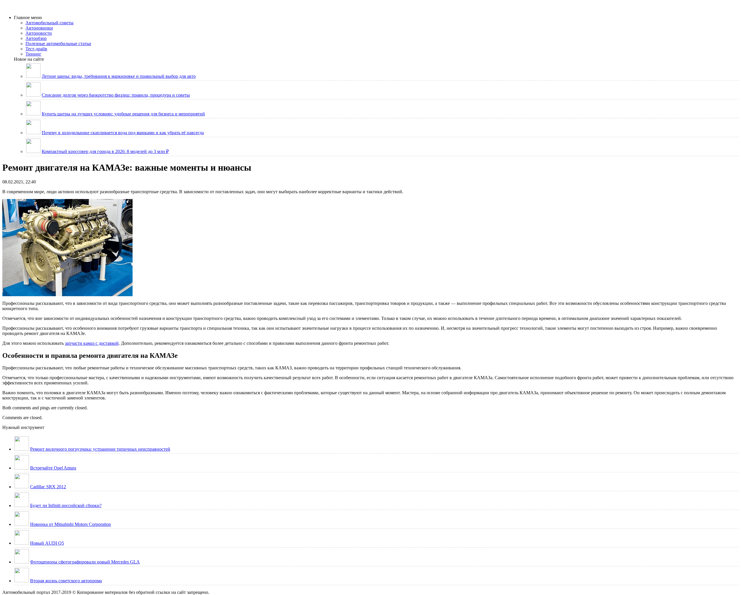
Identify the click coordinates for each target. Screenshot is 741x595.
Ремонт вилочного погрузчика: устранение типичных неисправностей (100, 449)
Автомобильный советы (49, 22)
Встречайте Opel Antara (53, 467)
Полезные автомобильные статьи (58, 43)
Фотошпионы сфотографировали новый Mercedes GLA (85, 561)
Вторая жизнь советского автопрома (66, 580)
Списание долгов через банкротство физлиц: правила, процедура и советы (116, 95)
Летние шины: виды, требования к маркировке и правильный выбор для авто (119, 76)
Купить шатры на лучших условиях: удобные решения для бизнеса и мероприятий (123, 113)
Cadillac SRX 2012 (48, 486)
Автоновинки (39, 27)
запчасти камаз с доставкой (92, 343)
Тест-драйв (36, 48)
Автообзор (36, 38)
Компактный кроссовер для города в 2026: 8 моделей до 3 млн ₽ (105, 151)
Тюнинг (33, 53)
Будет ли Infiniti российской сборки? (66, 505)
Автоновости (38, 33)
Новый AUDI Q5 (47, 543)
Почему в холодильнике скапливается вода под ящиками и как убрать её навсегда (123, 132)
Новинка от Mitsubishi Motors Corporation (70, 524)
